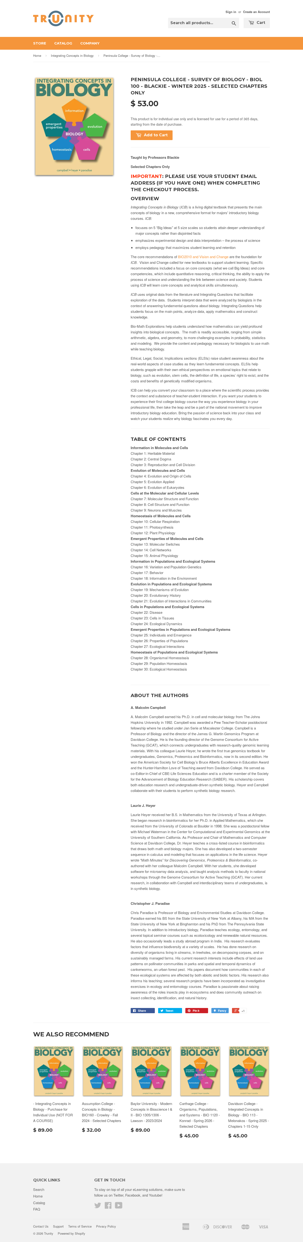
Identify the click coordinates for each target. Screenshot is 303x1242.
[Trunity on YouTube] (118, 1206)
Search (38, 1189)
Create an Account (256, 12)
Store (39, 43)
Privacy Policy (106, 1226)
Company (89, 43)
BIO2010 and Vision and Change (203, 256)
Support (58, 1226)
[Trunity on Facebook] (108, 1206)
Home (37, 55)
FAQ (36, 1209)
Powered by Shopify (71, 1233)
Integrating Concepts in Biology (72, 55)
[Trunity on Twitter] (97, 1206)
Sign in (231, 12)
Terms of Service (80, 1226)
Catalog (63, 43)
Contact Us (41, 1226)
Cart (260, 22)
